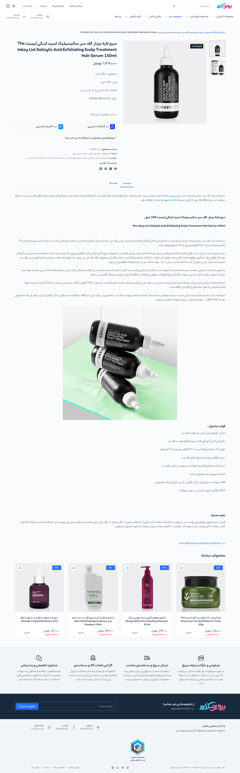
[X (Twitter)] (110, 169)
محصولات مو (175, 16)
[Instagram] (117, 767)
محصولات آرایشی (224, 16)
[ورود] (13, 6)
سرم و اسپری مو (80, 153)
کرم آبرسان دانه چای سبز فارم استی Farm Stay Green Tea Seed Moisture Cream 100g (201, 621)
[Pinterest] (105, 169)
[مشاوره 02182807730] (48, 16)
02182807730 (36, 18)
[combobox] (194, 6)
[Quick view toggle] (181, 568)
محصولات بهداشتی (199, 16)
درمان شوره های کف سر (76, 158)
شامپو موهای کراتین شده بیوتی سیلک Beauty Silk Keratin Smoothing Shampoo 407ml (147, 621)
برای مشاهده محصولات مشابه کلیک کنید (202, 543)
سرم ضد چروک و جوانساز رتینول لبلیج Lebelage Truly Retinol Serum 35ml (39, 619)
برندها (118, 16)
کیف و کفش (135, 16)
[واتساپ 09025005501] (24, 16)
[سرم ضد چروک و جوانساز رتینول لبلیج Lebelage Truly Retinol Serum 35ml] (39, 587)
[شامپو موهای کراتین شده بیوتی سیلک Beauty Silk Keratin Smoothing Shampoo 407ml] (146, 587)
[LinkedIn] (101, 169)
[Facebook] (115, 169)
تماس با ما (27, 6)
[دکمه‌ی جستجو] (174, 6)
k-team (185, 767)
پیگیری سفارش (75, 6)
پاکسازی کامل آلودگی (98, 158)
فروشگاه (216, 32)
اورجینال (93, 153)
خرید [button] (188, 632)
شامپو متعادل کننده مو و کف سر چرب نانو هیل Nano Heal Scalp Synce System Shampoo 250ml (93, 621)
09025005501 (13, 18)
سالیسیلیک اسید (55, 158)
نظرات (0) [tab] (113, 183)
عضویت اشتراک (27, 706)
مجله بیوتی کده (57, 6)
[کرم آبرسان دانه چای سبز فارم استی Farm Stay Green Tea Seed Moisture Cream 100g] (200, 587)
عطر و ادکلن (155, 16)
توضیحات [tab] (127, 183)
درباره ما (43, 6)
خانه (223, 32)
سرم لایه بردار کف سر (36, 158)
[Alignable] (113, 767)
